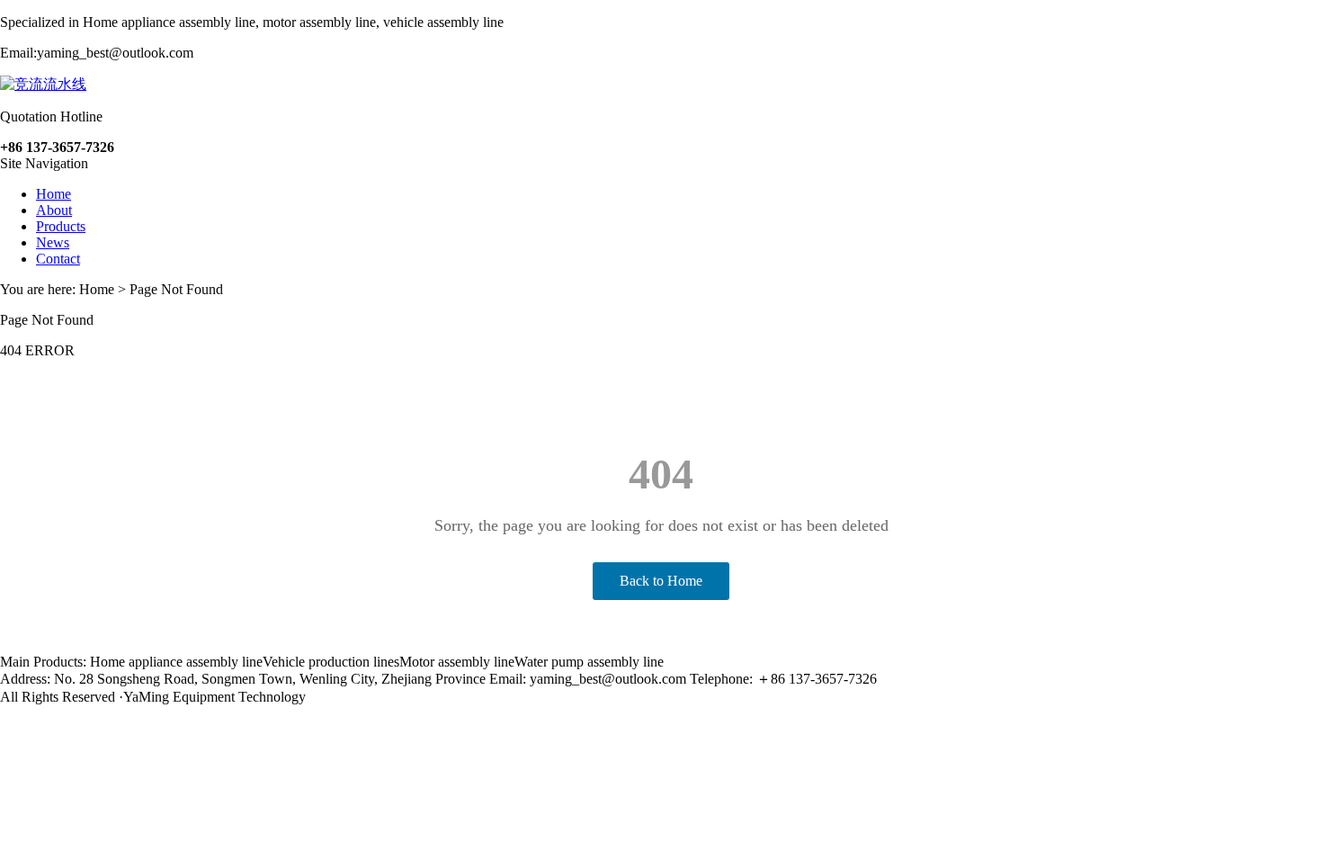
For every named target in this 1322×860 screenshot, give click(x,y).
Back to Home (661, 580)
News (52, 242)
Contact (58, 258)
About (54, 210)
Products (60, 226)
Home (53, 194)
